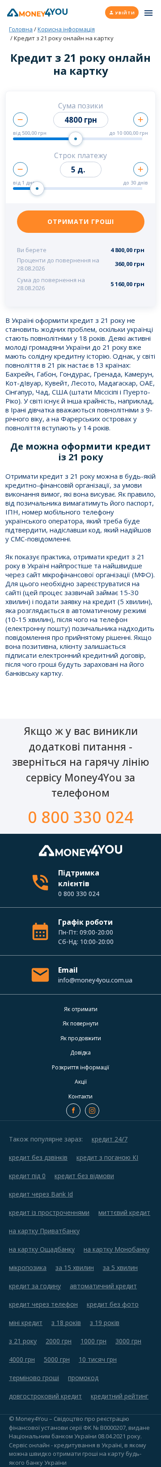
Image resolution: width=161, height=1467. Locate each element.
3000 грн (128, 1341)
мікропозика (28, 1267)
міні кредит (25, 1322)
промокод (83, 1377)
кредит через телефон (43, 1304)
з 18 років (66, 1322)
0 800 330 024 (81, 817)
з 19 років (104, 1322)
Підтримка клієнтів (78, 883)
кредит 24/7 (109, 1139)
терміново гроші (34, 1377)
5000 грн (57, 1359)
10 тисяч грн (98, 1359)
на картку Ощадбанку (42, 1249)
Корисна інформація (66, 29)
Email (94, 974)
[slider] (75, 139)
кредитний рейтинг (119, 1396)
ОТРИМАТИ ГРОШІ (80, 221)
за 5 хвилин (120, 1267)
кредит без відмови (84, 1175)
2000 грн (59, 1341)
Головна (21, 29)
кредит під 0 (27, 1175)
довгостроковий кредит (45, 1396)
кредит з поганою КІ (107, 1157)
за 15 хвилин (74, 1267)
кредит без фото (113, 1304)
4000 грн (22, 1359)
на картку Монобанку (116, 1249)
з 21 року (23, 1341)
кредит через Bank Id (41, 1194)
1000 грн (93, 1341)
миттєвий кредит (124, 1212)
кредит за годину (35, 1286)
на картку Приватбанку (44, 1231)
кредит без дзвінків (38, 1157)
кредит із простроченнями (49, 1212)
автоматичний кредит (103, 1286)
